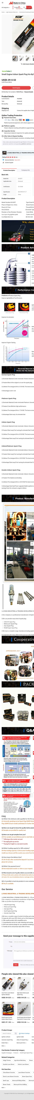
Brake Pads (5, 1043)
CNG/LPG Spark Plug (22, 1040)
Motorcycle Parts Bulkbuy (20, 1084)
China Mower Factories (9, 1072)
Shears (31, 1060)
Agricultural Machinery (20, 1060)
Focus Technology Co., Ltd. (21, 1093)
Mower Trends (6, 1084)
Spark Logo (6, 1080)
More (3, 1087)
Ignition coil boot (6, 1037)
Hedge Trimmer (7, 1060)
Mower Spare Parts (27, 1076)
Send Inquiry (16, 88)
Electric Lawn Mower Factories (11, 1076)
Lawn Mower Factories (24, 1072)
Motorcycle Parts (21, 1043)
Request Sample (28, 91)
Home (3, 12)
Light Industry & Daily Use (11, 12)
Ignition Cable (20, 1037)
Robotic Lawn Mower (23, 1064)
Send (16, 964)
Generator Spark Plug (7, 1040)
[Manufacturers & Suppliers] (17, 3)
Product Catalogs (25, 1033)
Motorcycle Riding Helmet (18, 1080)
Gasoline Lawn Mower (8, 1064)
